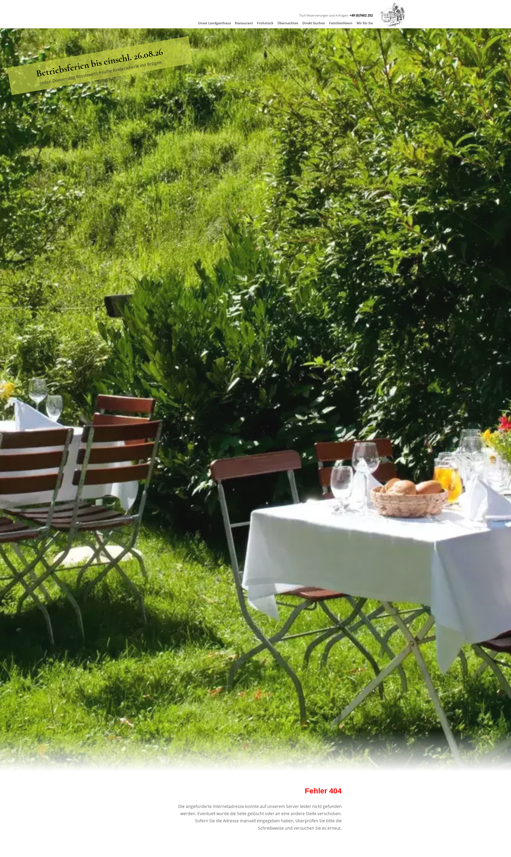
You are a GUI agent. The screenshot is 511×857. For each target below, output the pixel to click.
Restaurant (244, 23)
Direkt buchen (313, 23)
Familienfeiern (341, 23)
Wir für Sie (365, 23)
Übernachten (287, 23)
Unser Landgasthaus (214, 23)
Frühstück (265, 23)
